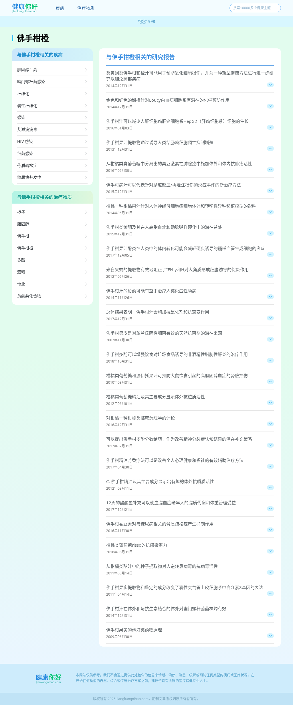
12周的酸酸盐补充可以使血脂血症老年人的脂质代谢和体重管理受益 (171, 502)
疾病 (60, 8)
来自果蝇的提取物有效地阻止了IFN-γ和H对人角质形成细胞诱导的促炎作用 (177, 269)
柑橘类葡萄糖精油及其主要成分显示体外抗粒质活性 (155, 396)
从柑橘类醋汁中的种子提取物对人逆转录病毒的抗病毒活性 (162, 566)
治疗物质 (85, 8)
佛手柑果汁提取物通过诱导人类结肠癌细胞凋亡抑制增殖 (159, 142)
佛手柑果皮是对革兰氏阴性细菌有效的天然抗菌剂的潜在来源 (164, 333)
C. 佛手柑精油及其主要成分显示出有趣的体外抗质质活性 (160, 481)
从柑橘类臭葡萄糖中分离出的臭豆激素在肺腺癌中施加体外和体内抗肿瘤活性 (179, 163)
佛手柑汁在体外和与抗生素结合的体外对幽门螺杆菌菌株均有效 (166, 608)
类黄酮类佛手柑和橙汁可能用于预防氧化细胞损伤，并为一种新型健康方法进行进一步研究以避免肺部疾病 (190, 76)
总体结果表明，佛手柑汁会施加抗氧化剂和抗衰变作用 (157, 312)
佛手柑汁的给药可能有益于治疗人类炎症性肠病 (151, 291)
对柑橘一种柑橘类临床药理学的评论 (140, 418)
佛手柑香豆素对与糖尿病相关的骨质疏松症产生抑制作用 (159, 524)
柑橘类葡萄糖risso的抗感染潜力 (136, 545)
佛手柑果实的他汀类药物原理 (134, 630)
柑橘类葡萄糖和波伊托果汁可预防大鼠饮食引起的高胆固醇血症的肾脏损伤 (177, 375)
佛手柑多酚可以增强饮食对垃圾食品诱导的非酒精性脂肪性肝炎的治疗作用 (177, 354)
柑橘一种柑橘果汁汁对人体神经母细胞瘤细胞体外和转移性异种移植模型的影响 (181, 206)
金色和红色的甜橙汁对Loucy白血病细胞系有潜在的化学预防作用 (167, 100)
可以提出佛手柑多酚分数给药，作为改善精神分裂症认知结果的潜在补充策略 (179, 439)
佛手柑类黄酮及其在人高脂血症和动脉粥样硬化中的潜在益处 (164, 227)
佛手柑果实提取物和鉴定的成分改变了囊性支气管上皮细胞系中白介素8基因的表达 (184, 587)
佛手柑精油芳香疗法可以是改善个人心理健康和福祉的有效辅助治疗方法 (174, 460)
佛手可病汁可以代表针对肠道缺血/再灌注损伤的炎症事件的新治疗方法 (173, 185)
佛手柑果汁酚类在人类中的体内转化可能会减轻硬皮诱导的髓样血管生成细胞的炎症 (185, 248)
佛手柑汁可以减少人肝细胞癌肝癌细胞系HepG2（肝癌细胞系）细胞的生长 (177, 121)
